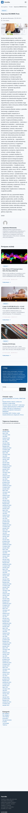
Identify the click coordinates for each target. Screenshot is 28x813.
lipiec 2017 (5, 608)
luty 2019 (5, 577)
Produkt (4, 10)
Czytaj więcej (6, 282)
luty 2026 (5, 441)
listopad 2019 (6, 562)
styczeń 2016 (6, 638)
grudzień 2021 (6, 521)
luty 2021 (5, 538)
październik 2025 (7, 448)
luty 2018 (5, 597)
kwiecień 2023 (6, 495)
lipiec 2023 (5, 490)
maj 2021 (5, 533)
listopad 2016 (6, 621)
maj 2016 (5, 631)
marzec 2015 (6, 654)
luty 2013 (5, 695)
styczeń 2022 (6, 520)
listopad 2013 (6, 680)
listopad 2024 (6, 464)
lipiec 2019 (5, 569)
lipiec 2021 (5, 530)
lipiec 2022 (5, 510)
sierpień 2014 (6, 666)
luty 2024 (5, 479)
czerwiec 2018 (6, 590)
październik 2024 (7, 466)
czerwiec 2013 (6, 689)
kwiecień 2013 (6, 692)
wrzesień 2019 (6, 566)
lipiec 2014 (5, 667)
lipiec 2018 (5, 589)
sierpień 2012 (6, 705)
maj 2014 (5, 671)
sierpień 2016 (6, 626)
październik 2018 (7, 584)
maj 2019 (5, 572)
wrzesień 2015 (6, 644)
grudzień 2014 (6, 659)
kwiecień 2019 (6, 574)
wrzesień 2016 (6, 625)
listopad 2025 (6, 446)
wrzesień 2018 (6, 585)
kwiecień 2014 (6, 672)
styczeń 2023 (6, 500)
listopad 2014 (6, 661)
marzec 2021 (6, 536)
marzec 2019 (6, 575)
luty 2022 (5, 518)
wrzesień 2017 (6, 605)
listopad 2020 (6, 543)
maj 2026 (5, 436)
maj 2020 (5, 552)
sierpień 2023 (6, 489)
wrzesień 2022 (6, 507)
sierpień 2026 (6, 431)
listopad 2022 (6, 503)
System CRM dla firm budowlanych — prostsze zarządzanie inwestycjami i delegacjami (12, 410)
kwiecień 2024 (6, 475)
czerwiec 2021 (6, 531)
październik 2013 (7, 682)
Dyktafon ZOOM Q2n (9, 344)
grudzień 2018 (6, 580)
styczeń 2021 (6, 539)
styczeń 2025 (6, 462)
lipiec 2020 (5, 549)
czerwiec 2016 (6, 630)
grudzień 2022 (6, 502)
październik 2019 (7, 564)
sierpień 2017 (6, 607)
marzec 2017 (6, 615)
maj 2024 (5, 474)
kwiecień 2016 (6, 633)
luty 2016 (5, 636)
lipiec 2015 (5, 648)
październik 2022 (7, 505)
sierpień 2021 (6, 528)
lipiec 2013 (5, 687)
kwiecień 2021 (6, 534)
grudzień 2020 (6, 541)
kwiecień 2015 (6, 652)
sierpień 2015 (6, 646)
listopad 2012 (6, 700)
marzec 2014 (6, 674)
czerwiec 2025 (6, 454)
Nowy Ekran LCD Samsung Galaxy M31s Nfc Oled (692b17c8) (13, 270)
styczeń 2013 (6, 697)
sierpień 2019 (6, 567)
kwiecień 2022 (6, 515)
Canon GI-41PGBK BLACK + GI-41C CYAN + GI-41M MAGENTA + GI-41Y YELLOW (14, 308)
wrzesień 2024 (6, 467)
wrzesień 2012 (6, 703)
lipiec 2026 (5, 433)
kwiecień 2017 (6, 613)
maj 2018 (5, 592)
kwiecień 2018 (6, 593)
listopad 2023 (6, 484)
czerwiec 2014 (6, 669)
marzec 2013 (6, 693)
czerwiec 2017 (6, 610)
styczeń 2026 (6, 443)
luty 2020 (5, 557)
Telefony (5, 725)
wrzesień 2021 (6, 526)
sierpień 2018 (6, 587)
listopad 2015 (6, 641)
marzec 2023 (6, 497)
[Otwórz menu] (25, 2)
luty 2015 (5, 656)
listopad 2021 (6, 523)
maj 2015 (5, 651)
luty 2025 (5, 461)
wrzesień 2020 (6, 546)
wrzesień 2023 (6, 487)
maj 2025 (5, 456)
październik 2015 (7, 643)
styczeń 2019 (6, 579)
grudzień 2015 (6, 639)
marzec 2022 (6, 516)
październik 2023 (7, 485)
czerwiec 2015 (6, 649)
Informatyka (6, 716)
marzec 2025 (6, 459)
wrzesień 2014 (6, 664)
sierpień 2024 (6, 469)
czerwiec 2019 (6, 571)
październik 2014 (7, 662)
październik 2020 (7, 544)
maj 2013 (5, 690)
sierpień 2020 (6, 548)
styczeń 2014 (6, 677)
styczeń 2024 (6, 480)
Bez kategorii (6, 713)
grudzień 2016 (6, 620)
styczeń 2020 (6, 559)
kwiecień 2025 (6, 457)
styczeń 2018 (6, 598)
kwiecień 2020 (6, 554)
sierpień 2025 (6, 451)
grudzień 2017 (6, 600)
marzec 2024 (6, 477)
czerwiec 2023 (6, 492)
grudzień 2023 (6, 482)
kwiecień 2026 (6, 438)
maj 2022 (5, 513)
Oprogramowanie (7, 720)
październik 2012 (7, 702)
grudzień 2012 (6, 698)
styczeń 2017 (6, 618)
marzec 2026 (6, 439)
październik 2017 (7, 603)
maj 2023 (5, 493)
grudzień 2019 (6, 561)
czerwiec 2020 (6, 551)
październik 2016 (7, 623)
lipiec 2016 (5, 628)
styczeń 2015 (6, 657)
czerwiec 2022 (6, 512)
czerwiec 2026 (6, 434)
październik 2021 (7, 525)
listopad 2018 (6, 582)
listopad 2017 (6, 602)
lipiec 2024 (5, 471)
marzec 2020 (6, 556)
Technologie (6, 723)
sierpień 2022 (6, 508)
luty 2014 (5, 675)
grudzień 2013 (6, 679)
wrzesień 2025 (6, 449)
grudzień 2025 (6, 444)
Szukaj (4, 387)
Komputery (5, 718)
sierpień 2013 (6, 685)
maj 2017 (5, 611)
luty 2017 (5, 616)
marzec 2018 (6, 595)
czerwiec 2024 (6, 472)
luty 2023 (5, 498)
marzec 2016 (6, 634)
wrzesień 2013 (6, 684)
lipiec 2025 (5, 453)
